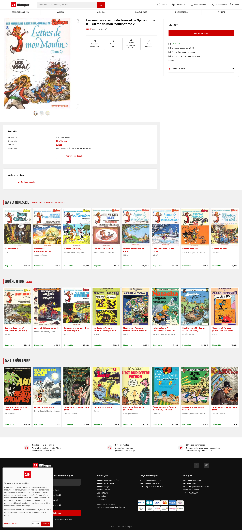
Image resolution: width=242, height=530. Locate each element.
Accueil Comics (103, 489)
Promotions (181, 12)
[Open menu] (4, 4)
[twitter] (206, 465)
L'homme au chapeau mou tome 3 (76, 408)
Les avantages (189, 483)
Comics (100, 12)
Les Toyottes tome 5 (44, 407)
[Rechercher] (101, 5)
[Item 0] (35, 113)
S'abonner (57, 513)
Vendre (221, 12)
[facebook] (196, 465)
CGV (112, 526)
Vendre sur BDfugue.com (150, 480)
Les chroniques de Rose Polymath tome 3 (16, 408)
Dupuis (59, 144)
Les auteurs (102, 499)
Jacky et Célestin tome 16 (46, 328)
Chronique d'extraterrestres (42, 250)
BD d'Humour (62, 141)
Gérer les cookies (11, 523)
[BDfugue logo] (20, 4)
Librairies (180, 4)
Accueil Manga (103, 486)
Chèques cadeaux (191, 489)
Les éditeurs (102, 493)
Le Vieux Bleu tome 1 (103, 248)
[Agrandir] (78, 106)
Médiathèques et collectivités (196, 486)
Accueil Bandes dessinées (108, 480)
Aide (163, 4)
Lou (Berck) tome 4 (103, 407)
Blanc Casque (11, 248)
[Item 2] (47, 113)
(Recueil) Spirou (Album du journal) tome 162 (164, 408)
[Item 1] (41, 113)
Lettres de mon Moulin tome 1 (133, 250)
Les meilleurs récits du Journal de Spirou (48, 202)
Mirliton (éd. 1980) (72, 248)
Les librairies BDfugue (192, 480)
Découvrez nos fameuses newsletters (57, 519)
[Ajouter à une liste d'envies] (78, 20)
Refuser (35, 523)
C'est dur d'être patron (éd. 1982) (134, 408)
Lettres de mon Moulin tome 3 (163, 250)
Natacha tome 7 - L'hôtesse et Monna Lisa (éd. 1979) (164, 330)
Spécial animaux (190, 248)
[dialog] (28, 497)
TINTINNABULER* (190, 493)
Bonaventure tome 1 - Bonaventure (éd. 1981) (16, 329)
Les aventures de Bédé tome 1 (193, 408)
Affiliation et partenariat (150, 483)
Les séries (101, 496)
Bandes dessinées (20, 12)
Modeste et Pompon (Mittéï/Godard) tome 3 (223, 329)
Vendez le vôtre (178, 68)
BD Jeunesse (141, 12)
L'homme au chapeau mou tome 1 (224, 408)
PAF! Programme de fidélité (151, 486)
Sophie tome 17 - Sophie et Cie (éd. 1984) (194, 329)
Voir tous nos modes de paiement (111, 507)
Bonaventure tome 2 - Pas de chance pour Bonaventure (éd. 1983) (76, 330)
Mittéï (88, 29)
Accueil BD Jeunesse (105, 483)
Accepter (45, 523)
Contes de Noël (219, 248)
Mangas (60, 12)
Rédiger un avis (28, 182)
